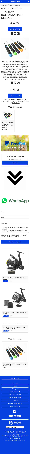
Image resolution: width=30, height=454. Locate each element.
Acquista (15, 29)
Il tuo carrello (14, 392)
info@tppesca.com (15, 438)
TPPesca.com (15, 1)
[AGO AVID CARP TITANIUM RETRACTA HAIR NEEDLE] (15, 48)
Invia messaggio (15, 242)
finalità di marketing (15, 236)
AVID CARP (16, 103)
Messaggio (4, 223)
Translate (20, 429)
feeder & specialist (22, 101)
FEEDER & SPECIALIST (15, 5)
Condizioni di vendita (15, 397)
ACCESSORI (4, 5)
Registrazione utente (15, 403)
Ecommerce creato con (15, 440)
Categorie (15, 389)
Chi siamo (15, 400)
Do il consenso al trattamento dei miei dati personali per (14, 235)
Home (15, 386)
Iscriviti (15, 163)
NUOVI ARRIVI (15, 406)
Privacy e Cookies (15, 395)
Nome (3, 212)
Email (2, 217)
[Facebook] (14, 412)
